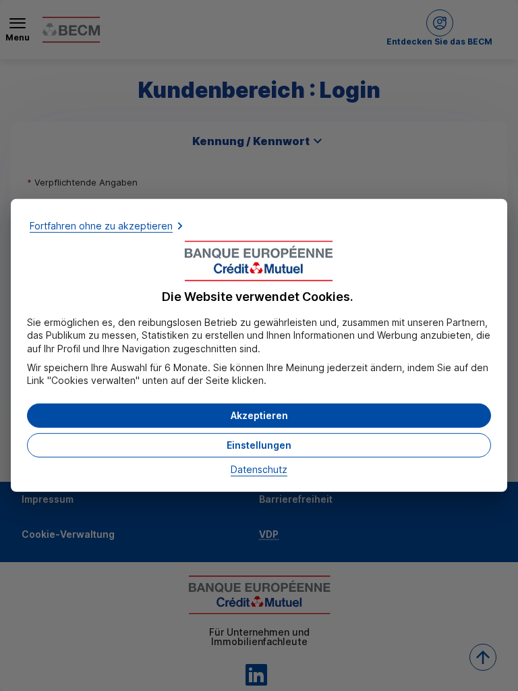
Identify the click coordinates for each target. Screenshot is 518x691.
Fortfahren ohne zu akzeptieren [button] (101, 225)
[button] (259, 416)
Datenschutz (259, 469)
